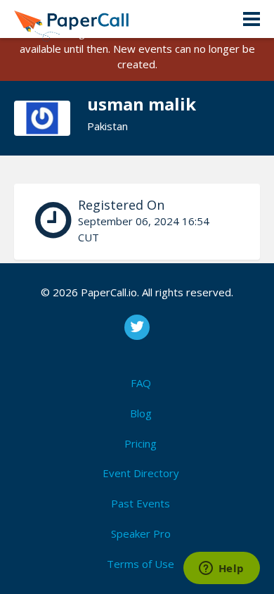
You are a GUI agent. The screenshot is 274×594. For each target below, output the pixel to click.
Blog (141, 413)
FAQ (141, 383)
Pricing (140, 443)
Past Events (140, 503)
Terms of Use (140, 564)
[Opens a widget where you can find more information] (221, 569)
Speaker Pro (141, 533)
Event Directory (141, 473)
